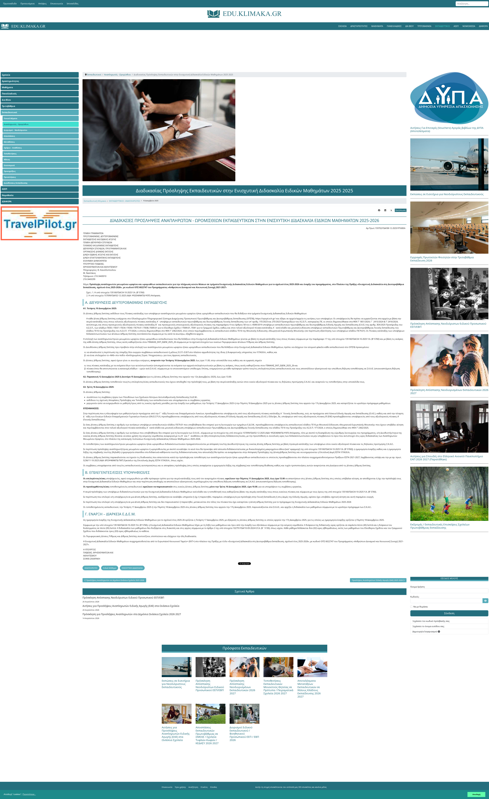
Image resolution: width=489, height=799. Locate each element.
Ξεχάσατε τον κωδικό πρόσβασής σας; (431, 621)
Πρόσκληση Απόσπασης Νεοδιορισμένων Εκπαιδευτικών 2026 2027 (449, 391)
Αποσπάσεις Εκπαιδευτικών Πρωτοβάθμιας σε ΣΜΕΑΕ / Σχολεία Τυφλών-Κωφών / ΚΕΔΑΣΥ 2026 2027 (207, 735)
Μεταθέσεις (9, 142)
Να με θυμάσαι (420, 606)
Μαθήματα (377, 26)
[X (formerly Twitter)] (391, 210)
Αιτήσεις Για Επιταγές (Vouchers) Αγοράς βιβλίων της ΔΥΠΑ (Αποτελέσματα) (446, 129)
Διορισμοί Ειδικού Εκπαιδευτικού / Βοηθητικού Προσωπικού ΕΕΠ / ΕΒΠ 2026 (244, 734)
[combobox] (472, 3)
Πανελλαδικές (394, 26)
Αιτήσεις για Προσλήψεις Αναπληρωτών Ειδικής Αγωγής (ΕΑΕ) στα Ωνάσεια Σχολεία (131, 606)
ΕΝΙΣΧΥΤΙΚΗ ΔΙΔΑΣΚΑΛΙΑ (132, 568)
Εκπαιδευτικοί (442, 26)
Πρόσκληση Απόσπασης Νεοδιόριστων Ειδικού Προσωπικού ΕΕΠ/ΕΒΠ (123, 597)
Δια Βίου (409, 26)
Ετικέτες (204, 787)
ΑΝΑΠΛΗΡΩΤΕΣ (91, 568)
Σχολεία (342, 26)
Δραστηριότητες (359, 26)
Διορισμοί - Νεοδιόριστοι (15, 130)
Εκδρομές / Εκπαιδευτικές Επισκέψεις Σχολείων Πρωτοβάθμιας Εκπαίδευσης (440, 526)
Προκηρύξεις (10, 171)
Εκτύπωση (401, 210)
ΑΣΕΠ (456, 26)
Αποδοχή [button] (476, 794)
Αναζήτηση (193, 787)
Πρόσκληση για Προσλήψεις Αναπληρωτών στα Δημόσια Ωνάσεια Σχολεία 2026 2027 (132, 614)
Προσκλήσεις (10, 177)
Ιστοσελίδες (72, 3)
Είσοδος (213, 787)
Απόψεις (42, 3)
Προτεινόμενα (28, 3)
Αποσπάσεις (9, 136)
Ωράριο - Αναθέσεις (13, 148)
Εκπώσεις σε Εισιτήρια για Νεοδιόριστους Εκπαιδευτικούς (447, 194)
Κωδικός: (414, 596)
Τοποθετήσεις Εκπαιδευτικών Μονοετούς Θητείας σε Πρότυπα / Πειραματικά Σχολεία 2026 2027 (278, 687)
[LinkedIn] (385, 210)
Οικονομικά (9, 165)
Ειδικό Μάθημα (109, 568)
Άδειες (7, 159)
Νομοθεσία (469, 26)
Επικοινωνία (56, 3)
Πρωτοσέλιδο (10, 3)
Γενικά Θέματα (10, 118)
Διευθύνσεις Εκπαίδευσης (15, 183)
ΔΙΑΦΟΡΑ (6, 201)
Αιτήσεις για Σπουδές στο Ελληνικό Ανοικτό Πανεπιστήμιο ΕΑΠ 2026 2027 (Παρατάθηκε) (446, 457)
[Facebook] (379, 210)
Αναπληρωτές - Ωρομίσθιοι (16, 124)
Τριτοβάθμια (424, 26)
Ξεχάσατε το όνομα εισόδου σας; (428, 626)
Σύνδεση (449, 613)
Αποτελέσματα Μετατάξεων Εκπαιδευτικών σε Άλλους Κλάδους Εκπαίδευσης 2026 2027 (309, 688)
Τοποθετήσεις (10, 153)
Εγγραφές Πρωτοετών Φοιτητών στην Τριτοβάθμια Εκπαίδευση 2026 (442, 258)
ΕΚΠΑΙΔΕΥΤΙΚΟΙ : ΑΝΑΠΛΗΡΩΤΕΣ (124, 201)
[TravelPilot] (40, 223)
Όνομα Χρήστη (417, 586)
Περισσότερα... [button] (29, 794)
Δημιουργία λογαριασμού (425, 631)
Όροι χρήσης (180, 787)
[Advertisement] (238, 48)
